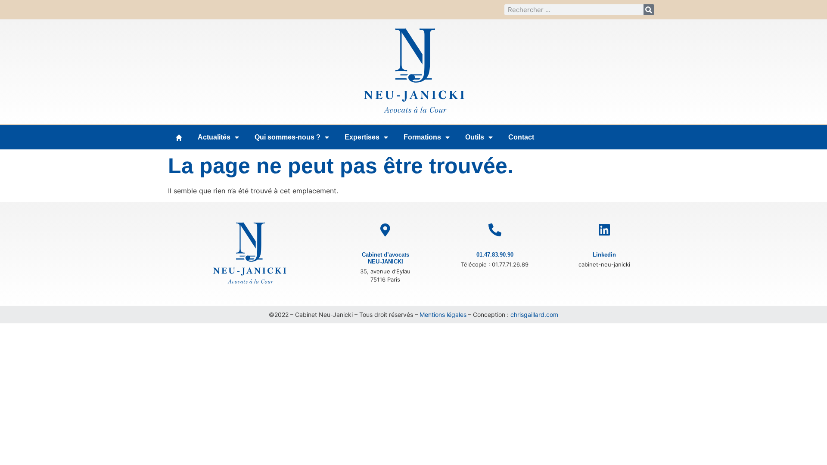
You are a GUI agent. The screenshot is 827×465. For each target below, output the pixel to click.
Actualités (214, 137)
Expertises (362, 137)
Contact (521, 137)
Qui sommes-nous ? (287, 137)
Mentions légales (443, 314)
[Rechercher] (649, 9)
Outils (474, 137)
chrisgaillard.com (534, 314)
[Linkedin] (604, 229)
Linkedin (604, 254)
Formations (422, 137)
